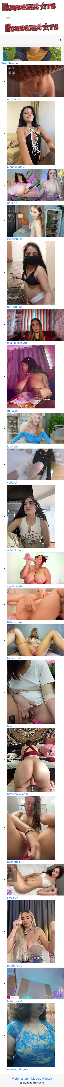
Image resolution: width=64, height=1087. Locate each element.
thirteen (12, 410)
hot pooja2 (14, 306)
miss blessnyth (17, 342)
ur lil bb (12, 203)
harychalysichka (18, 794)
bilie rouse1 (14, 1001)
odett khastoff (16, 550)
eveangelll (14, 862)
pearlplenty (14, 965)
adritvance (14, 99)
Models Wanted (41, 1078)
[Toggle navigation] (8, 17)
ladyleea (12, 446)
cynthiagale (15, 586)
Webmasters (20, 1078)
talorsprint (14, 658)
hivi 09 (11, 726)
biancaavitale (16, 167)
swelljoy (12, 897)
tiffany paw (14, 622)
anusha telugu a (17, 1069)
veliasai (12, 482)
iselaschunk (15, 239)
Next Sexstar (9, 63)
